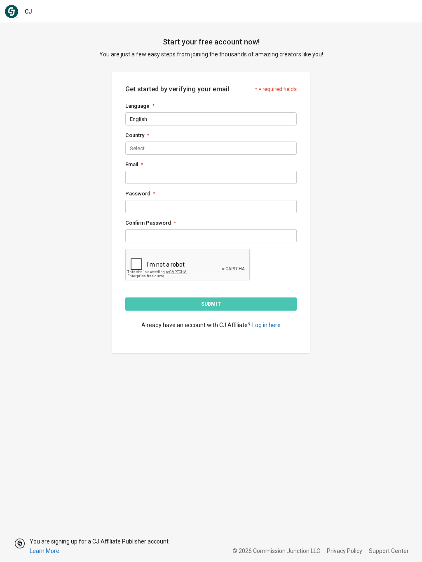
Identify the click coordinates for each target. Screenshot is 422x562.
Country (134, 135)
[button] (211, 304)
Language (137, 106)
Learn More (44, 551)
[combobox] (130, 119)
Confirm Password (148, 223)
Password (137, 193)
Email (131, 164)
